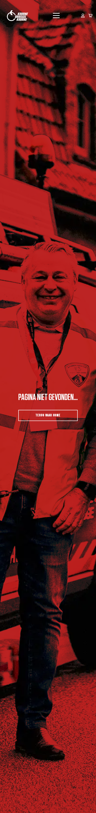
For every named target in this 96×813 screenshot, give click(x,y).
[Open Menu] (56, 15)
